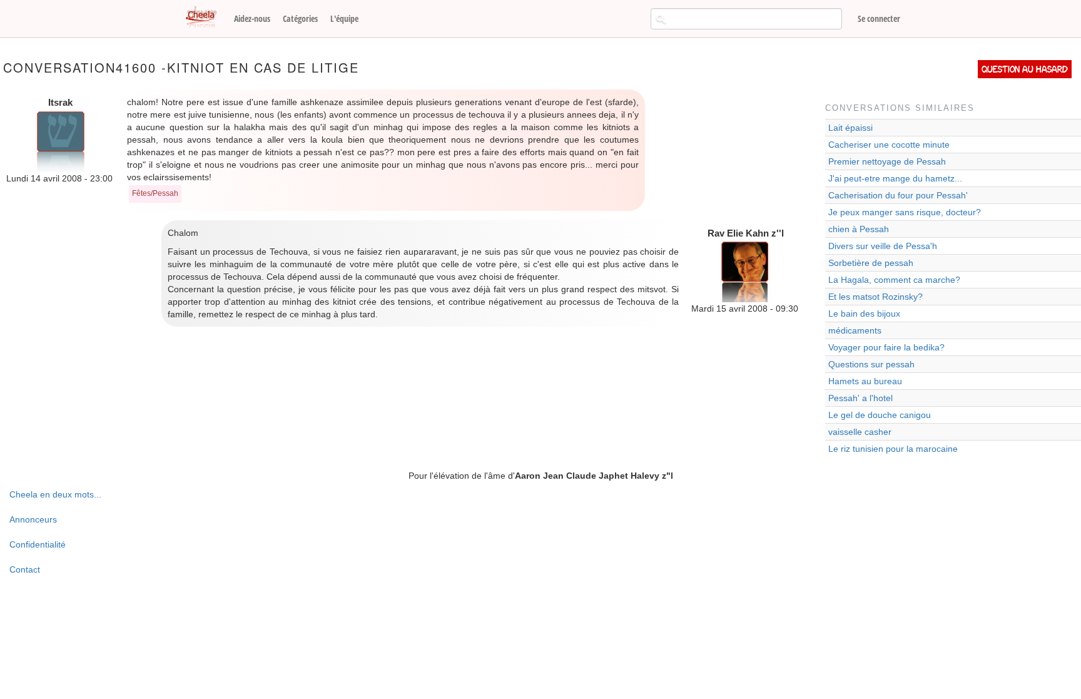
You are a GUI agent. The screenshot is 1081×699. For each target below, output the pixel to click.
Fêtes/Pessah (155, 193)
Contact (24, 569)
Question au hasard (1025, 69)
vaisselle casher (859, 432)
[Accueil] (206, 17)
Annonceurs (33, 519)
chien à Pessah (858, 229)
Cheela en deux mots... (55, 494)
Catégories (300, 18)
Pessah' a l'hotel (860, 398)
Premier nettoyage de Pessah (887, 161)
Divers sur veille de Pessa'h (882, 246)
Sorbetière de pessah (870, 263)
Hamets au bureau (865, 381)
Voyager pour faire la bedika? (886, 347)
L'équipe (344, 18)
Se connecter (879, 18)
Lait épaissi (850, 128)
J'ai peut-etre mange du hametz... (895, 178)
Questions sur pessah (871, 364)
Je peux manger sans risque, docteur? (904, 212)
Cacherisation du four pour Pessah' (898, 195)
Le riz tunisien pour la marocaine (893, 449)
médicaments (854, 330)
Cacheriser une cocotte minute (889, 145)
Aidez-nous (252, 18)
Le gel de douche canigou (879, 415)
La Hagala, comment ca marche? (894, 280)
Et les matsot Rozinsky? (875, 297)
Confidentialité (37, 544)
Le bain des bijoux (864, 314)
